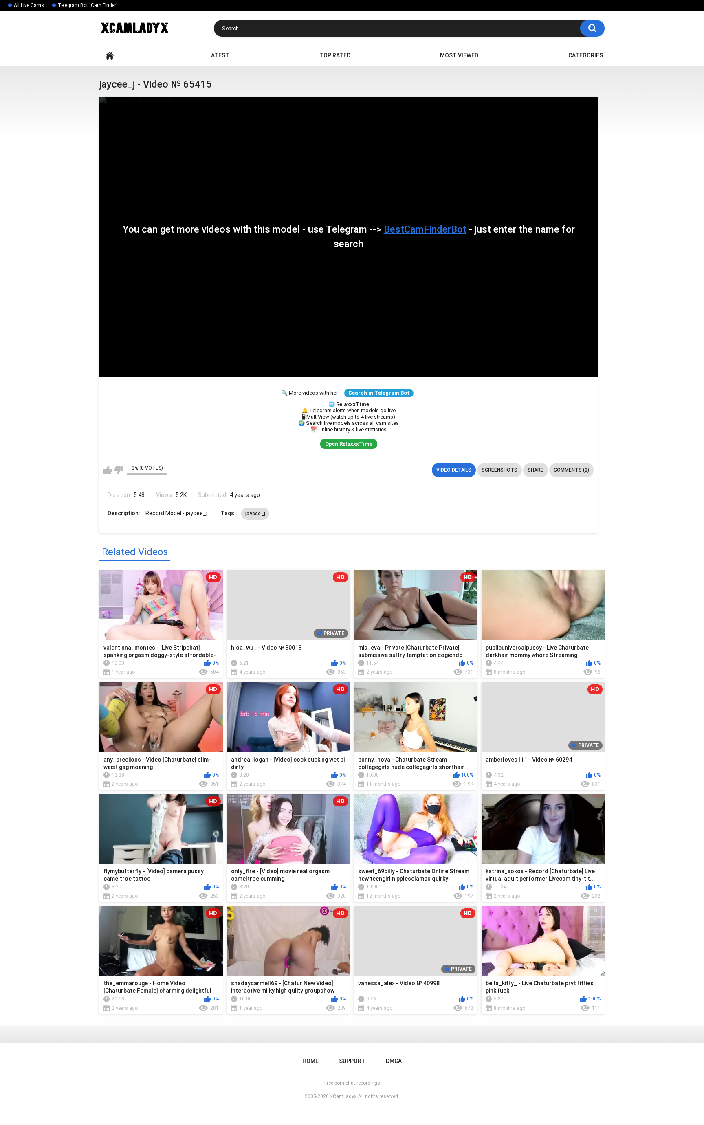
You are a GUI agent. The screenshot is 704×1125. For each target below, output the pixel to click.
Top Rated (334, 55)
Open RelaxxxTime (348, 444)
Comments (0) (571, 470)
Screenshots (499, 470)
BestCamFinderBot (425, 229)
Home (109, 55)
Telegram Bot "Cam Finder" (88, 5)
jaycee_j (255, 513)
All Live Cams (29, 5)
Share (535, 470)
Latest (218, 55)
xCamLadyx (343, 1096)
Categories (585, 55)
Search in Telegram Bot (378, 393)
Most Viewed (459, 55)
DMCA (394, 1061)
